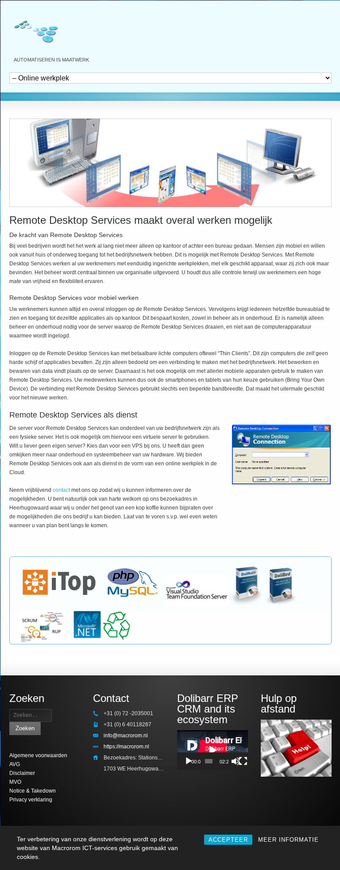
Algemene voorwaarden (38, 755)
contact (62, 490)
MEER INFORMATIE (288, 839)
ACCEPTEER (228, 839)
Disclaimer (22, 773)
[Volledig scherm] (243, 761)
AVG (14, 764)
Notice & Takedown (32, 791)
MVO (15, 782)
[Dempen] (235, 761)
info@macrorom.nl (126, 735)
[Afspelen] (188, 761)
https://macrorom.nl (126, 747)
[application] (212, 750)
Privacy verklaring (30, 800)
